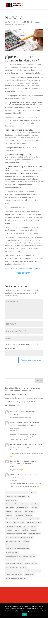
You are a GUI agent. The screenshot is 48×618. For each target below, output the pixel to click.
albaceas (33, 493)
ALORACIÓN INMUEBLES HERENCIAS (18, 496)
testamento (36, 571)
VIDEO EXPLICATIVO (24, 273)
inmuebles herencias (30, 526)
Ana (11, 411)
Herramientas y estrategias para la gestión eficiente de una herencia (25, 425)
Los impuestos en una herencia (16, 534)
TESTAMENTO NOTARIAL (14, 575)
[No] (45, 610)
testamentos (29, 575)
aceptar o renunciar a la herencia (16, 493)
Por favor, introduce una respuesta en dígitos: (23, 344)
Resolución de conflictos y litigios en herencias (21, 556)
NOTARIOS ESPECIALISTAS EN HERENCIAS (19, 537)
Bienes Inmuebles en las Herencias (17, 504)
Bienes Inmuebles (11, 500)
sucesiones (22, 560)
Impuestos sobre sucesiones (15, 522)
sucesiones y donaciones (14, 563)
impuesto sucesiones (34, 522)
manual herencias (34, 534)
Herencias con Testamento (24, 515)
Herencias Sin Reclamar (13, 519)
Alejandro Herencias (18, 422)
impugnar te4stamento (13, 526)
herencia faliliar (29, 511)
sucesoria (23, 567)
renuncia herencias (12, 552)
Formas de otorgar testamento (16, 394)
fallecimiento (10, 508)
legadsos (25, 530)
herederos (9, 511)
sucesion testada (11, 567)
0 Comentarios (20, 25)
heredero (34, 508)
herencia (18, 511)
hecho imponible (22, 508)
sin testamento (10, 560)
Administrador (13, 22)
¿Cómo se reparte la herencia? (15, 578)
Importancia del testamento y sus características (24, 398)
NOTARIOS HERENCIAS (13, 541)
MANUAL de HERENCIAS (25, 411)
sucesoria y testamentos (14, 571)
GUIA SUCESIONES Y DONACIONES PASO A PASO (24, 268)
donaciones (35, 504)
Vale (24, 614)
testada (26, 571)
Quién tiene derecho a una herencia (17, 549)
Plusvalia (26, 541)
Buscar (39, 381)
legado (17, 530)
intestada (9, 530)
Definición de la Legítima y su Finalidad (20, 401)
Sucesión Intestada (12, 405)
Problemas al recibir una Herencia (17, 545)
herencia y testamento (31, 519)
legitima (33, 530)
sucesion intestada (31, 563)
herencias (9, 515)
